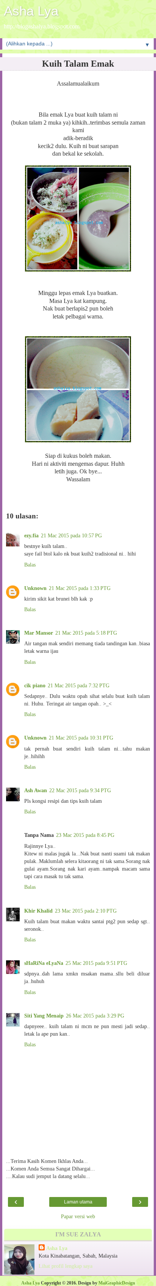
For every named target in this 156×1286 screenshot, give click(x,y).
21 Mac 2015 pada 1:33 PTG (80, 588)
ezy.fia (31, 535)
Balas (30, 565)
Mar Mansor (38, 633)
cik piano (34, 685)
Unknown (35, 588)
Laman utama (78, 1202)
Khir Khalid (38, 911)
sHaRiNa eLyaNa (43, 963)
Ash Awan (35, 790)
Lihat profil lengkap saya (65, 1266)
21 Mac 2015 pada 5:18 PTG (86, 633)
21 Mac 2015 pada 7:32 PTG (78, 685)
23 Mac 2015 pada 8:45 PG (85, 835)
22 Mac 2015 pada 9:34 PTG (80, 790)
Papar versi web (78, 1216)
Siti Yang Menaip (44, 1016)
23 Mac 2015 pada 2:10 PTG (86, 911)
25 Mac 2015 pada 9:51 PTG (96, 963)
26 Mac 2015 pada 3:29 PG (95, 1016)
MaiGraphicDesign (116, 1283)
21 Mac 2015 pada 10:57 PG (71, 535)
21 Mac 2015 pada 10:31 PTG (81, 738)
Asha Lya (31, 11)
